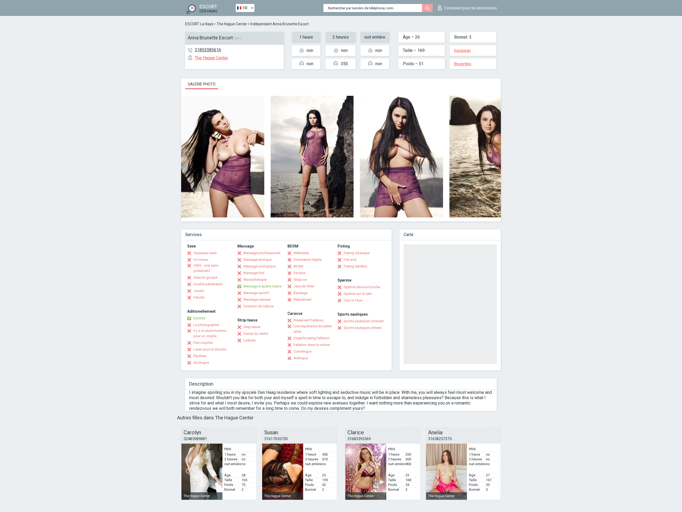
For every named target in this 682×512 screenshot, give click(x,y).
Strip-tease (251, 327)
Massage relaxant (257, 300)
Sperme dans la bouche (362, 287)
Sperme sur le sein (358, 294)
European (462, 50)
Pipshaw (199, 356)
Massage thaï (253, 273)
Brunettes (462, 63)
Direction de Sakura (258, 306)
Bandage (300, 293)
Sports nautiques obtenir (363, 328)
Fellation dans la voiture (312, 345)
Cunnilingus (302, 351)
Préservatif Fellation (309, 320)
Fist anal (350, 260)
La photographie (206, 325)
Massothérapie (255, 280)
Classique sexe (205, 253)
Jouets (198, 291)
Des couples (203, 343)
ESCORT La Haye (199, 24)
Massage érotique (257, 260)
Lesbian (249, 340)
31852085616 (208, 49)
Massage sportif (256, 293)
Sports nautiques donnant (364, 321)
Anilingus (301, 358)
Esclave (299, 273)
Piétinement (302, 300)
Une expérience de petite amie (313, 328)
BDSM (298, 266)
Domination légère (308, 260)
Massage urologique (259, 266)
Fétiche (199, 297)
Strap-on (300, 280)
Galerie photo (202, 84)
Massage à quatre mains (262, 286)
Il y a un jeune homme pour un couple (209, 333)
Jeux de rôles (304, 286)
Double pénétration (208, 284)
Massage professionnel (261, 253)
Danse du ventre (255, 334)
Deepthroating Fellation (312, 338)
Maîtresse (301, 253)
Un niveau (200, 260)
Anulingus (201, 363)
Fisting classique (357, 253)
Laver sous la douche (209, 349)
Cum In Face (353, 300)
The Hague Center (232, 24)
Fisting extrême (355, 266)
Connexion (470, 8)
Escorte (199, 318)
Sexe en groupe (205, 277)
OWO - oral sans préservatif (205, 268)
